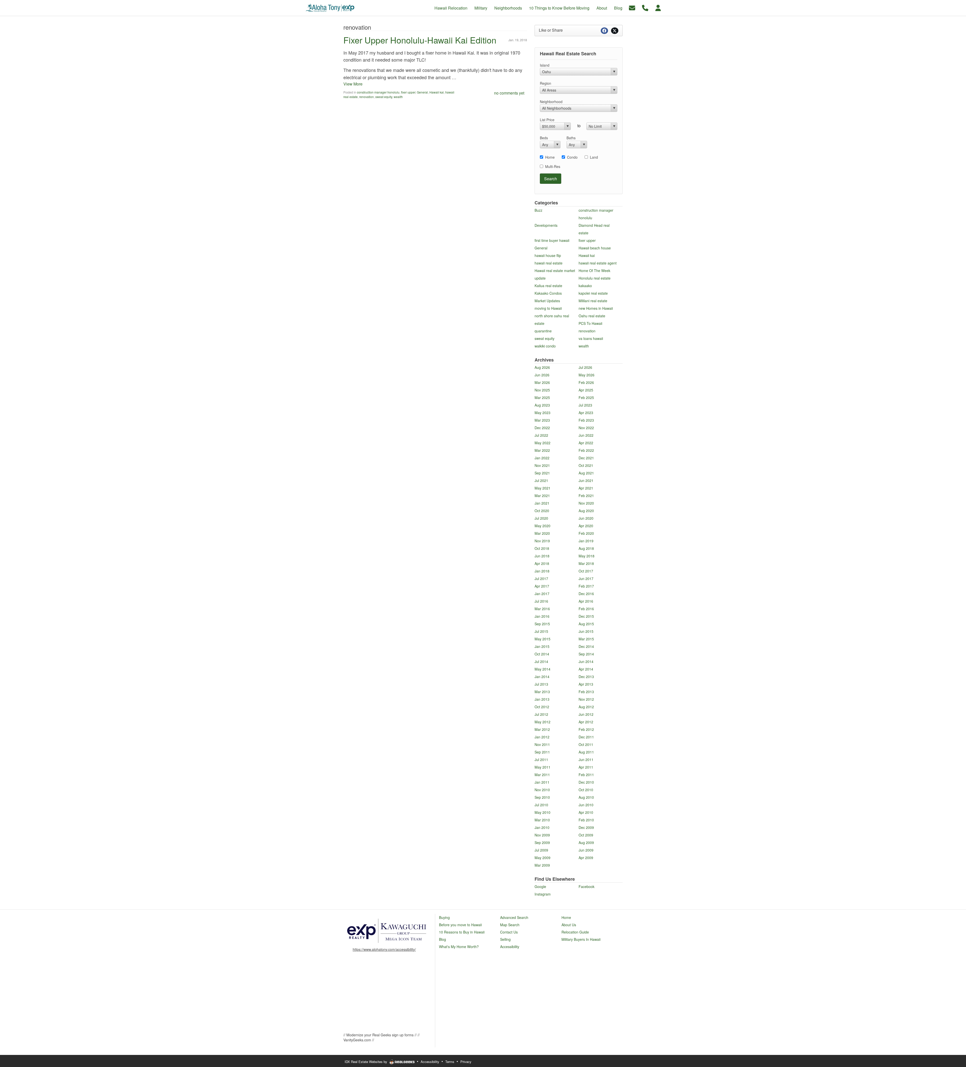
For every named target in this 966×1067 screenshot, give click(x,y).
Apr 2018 (542, 563)
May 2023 (542, 412)
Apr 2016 (586, 601)
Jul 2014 (541, 661)
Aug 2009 (586, 842)
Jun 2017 (586, 578)
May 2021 (542, 488)
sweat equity (383, 97)
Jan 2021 (542, 503)
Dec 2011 (586, 736)
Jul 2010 (541, 804)
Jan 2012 (542, 736)
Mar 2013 (542, 691)
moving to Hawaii (548, 308)
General (422, 92)
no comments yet (509, 93)
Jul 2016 (541, 601)
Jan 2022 (542, 457)
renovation (366, 97)
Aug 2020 (586, 510)
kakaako (585, 285)
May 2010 (542, 812)
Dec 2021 (586, 457)
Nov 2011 (542, 744)
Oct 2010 (586, 789)
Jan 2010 (542, 827)
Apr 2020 (586, 525)
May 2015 (542, 638)
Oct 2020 (542, 510)
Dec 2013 (586, 676)
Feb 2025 (586, 397)
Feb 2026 (586, 382)
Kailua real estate (548, 285)
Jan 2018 (542, 570)
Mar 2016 (542, 608)
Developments (546, 225)
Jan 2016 (542, 616)
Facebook (586, 886)
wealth (398, 97)
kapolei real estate (593, 293)
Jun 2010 (586, 804)
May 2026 (586, 374)
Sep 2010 (542, 797)
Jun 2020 (586, 518)
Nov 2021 (542, 465)
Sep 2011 (542, 751)
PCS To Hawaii (590, 323)
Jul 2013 (541, 684)
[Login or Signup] (658, 7)
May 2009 (542, 857)
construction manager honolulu (378, 92)
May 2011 (542, 767)
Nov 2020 (586, 503)
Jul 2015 (541, 631)
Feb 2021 (586, 495)
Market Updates (547, 300)
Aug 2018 (586, 548)
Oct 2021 (586, 465)
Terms (449, 1061)
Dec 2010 (586, 782)
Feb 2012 (586, 729)
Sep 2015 (542, 623)
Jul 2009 (541, 850)
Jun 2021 (586, 480)
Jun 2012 (586, 714)
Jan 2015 (542, 646)
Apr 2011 (586, 767)
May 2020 (542, 525)
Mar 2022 (542, 450)
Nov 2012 (586, 699)
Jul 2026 (585, 367)
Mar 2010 (542, 819)
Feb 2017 (586, 586)
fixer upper (408, 92)
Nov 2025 (542, 389)
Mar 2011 (542, 774)
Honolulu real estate (595, 278)
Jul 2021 (541, 480)
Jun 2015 (586, 631)
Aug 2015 (586, 623)
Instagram (543, 894)
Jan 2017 (542, 593)
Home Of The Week (594, 270)
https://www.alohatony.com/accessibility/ (384, 949)
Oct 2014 (542, 653)
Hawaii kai (436, 92)
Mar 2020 (542, 533)
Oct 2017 (586, 570)
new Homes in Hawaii (596, 308)
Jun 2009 (586, 850)
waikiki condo (545, 345)
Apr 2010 (586, 812)
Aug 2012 (586, 706)
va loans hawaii (591, 338)
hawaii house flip (548, 255)
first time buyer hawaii (552, 240)
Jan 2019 (586, 540)
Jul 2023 (585, 405)
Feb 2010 (586, 819)
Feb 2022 (586, 450)
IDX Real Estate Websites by (366, 1061)
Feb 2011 (586, 774)
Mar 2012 (542, 729)
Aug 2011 (586, 751)
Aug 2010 (586, 797)
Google (540, 886)
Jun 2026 (542, 374)
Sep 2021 (542, 472)
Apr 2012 (586, 721)
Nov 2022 (586, 427)
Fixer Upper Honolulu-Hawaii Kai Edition (419, 40)
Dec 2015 (586, 616)
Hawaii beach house (595, 247)
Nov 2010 (542, 789)
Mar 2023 (542, 420)
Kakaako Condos (548, 293)
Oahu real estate (592, 315)
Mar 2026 (542, 382)
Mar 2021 (542, 495)
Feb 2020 (586, 533)
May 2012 (542, 721)
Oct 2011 (586, 744)
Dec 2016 (586, 593)
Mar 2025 (542, 397)
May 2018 (586, 555)
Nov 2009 (542, 834)
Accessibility (430, 1061)
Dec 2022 (542, 427)
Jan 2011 (542, 782)
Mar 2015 (586, 638)
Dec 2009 (586, 827)
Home (550, 157)
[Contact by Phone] (645, 7)
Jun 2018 (542, 555)
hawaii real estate (548, 262)
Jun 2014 (586, 661)
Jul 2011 (541, 759)
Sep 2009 (542, 842)
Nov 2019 (542, 540)
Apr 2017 (542, 586)
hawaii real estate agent (598, 262)
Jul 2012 (541, 714)
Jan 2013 (542, 699)
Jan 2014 (542, 676)
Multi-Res (552, 166)
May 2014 (542, 669)
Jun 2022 (586, 435)
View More (353, 84)
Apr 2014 (586, 669)
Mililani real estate (593, 300)
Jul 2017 (541, 578)
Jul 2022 (541, 435)
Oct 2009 (586, 834)
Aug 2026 (542, 367)
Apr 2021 (586, 488)
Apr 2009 (586, 857)
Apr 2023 (586, 412)
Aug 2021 (586, 472)
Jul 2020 (541, 518)
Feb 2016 (586, 608)
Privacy (465, 1061)
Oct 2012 (542, 706)
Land (594, 157)
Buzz (538, 210)
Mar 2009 (542, 865)
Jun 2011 (586, 759)
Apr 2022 (586, 442)
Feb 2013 (586, 691)
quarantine (543, 330)
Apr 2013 (586, 684)
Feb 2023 (586, 420)
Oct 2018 (542, 548)
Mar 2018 (586, 563)
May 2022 (542, 442)
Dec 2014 (586, 646)
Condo (572, 157)
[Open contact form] (632, 7)
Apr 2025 (586, 389)
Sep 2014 (586, 653)
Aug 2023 (542, 405)
